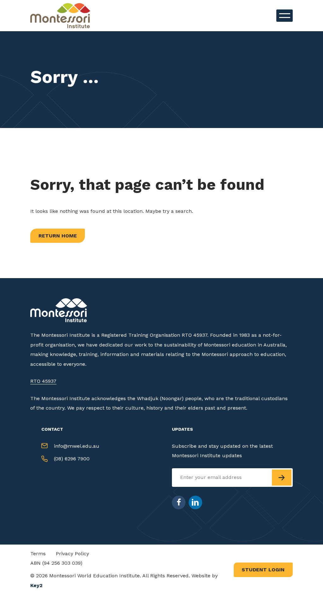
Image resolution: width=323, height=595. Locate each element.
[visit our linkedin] (195, 502)
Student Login (263, 570)
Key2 (36, 585)
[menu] (284, 15)
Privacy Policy (72, 554)
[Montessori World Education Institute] (61, 15)
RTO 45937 (43, 381)
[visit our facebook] (178, 502)
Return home (57, 236)
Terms (38, 554)
